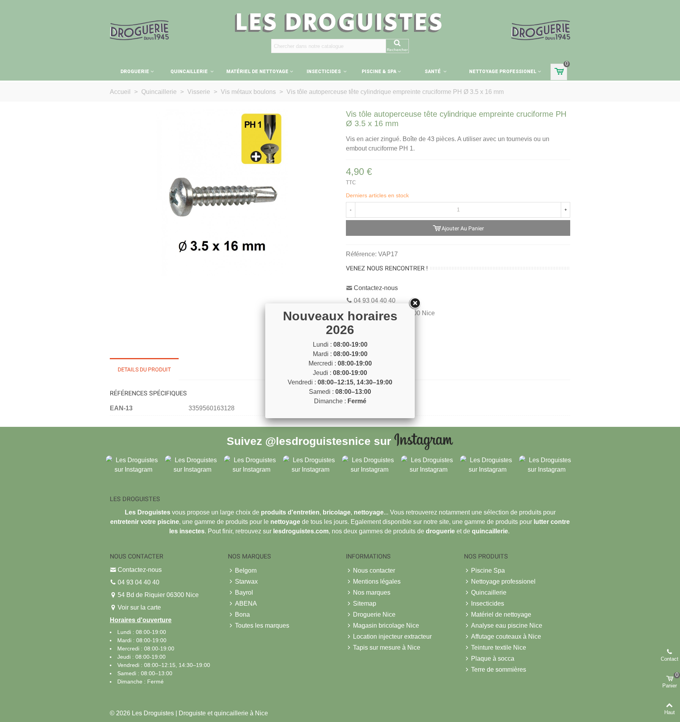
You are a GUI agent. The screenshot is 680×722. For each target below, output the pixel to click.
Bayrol (244, 592)
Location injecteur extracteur (392, 636)
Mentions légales (377, 581)
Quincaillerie (189, 71)
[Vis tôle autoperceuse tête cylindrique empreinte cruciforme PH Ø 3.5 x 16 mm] (222, 192)
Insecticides (324, 71)
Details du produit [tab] (144, 369)
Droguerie (134, 71)
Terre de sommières (498, 669)
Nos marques (371, 592)
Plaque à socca (492, 658)
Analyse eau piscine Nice (506, 625)
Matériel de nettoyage (257, 71)
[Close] (415, 303)
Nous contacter (374, 570)
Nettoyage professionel (502, 71)
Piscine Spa (488, 570)
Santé (433, 71)
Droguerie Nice (374, 614)
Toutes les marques (262, 625)
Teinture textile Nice (498, 647)
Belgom (246, 570)
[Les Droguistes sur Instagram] (133, 464)
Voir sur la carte (139, 607)
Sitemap (364, 603)
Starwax (246, 581)
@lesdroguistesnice (318, 441)
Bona (242, 614)
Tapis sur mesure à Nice (386, 647)
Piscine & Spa (379, 71)
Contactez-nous (376, 288)
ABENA (246, 603)
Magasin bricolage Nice (386, 625)
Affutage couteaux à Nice (506, 636)
